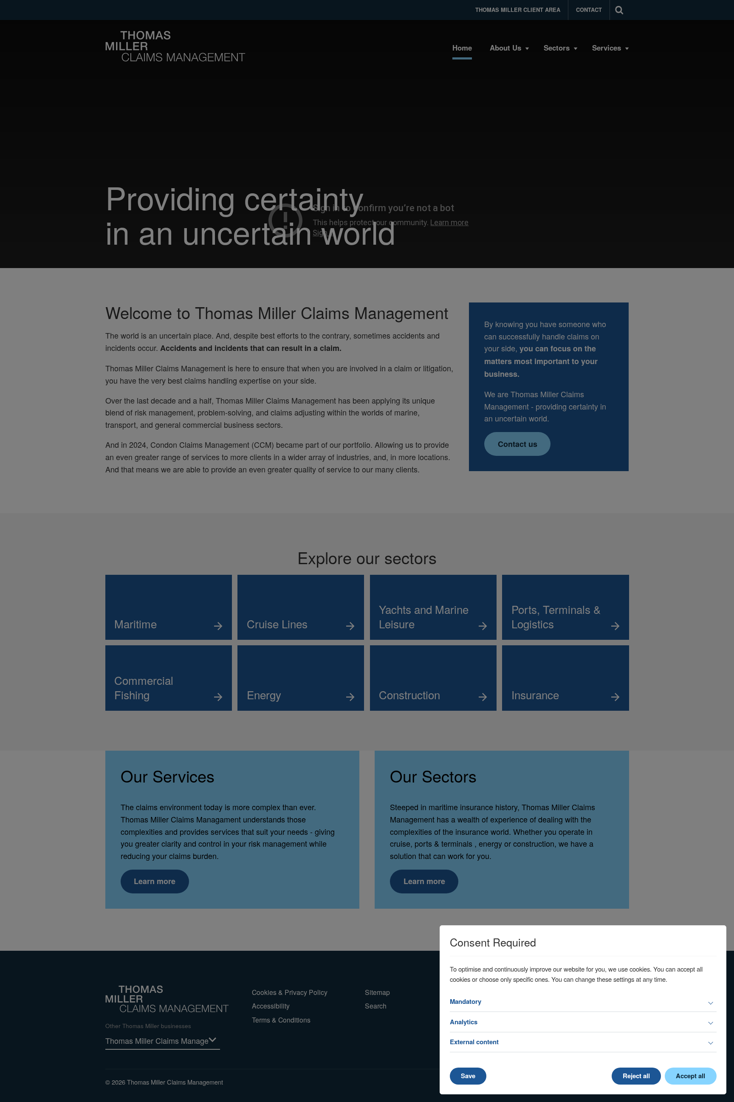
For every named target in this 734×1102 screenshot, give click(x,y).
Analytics (463, 1021)
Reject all (636, 1075)
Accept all (690, 1075)
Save (468, 1075)
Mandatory (465, 1001)
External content (474, 1041)
